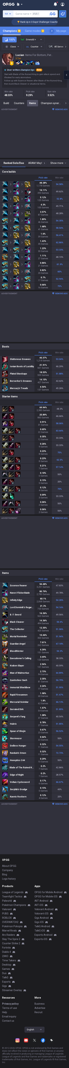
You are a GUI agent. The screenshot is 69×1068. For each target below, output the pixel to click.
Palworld (7, 900)
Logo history (9, 878)
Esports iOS (40, 939)
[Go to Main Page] (9, 4)
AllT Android (41, 900)
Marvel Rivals (9, 930)
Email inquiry (9, 1016)
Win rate (59, 177)
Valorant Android (43, 909)
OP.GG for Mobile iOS (46, 896)
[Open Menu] (62, 4)
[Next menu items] (51, 30)
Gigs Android (41, 917)
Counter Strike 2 (11, 943)
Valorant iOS (41, 913)
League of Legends (13, 892)
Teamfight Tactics (12, 896)
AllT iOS (38, 905)
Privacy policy (10, 1003)
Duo (4, 973)
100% (12, 39)
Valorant (7, 909)
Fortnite (6, 947)
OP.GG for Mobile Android (48, 892)
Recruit (38, 1012)
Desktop (6, 964)
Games (6, 969)
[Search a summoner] (52, 13)
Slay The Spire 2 (11, 939)
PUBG (5, 913)
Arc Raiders (8, 934)
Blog (4, 874)
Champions (11, 30)
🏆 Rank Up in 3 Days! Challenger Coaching (32, 22)
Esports (6, 981)
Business (39, 1003)
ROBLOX (7, 917)
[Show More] (19, 4)
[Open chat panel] (66, 75)
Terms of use (9, 1008)
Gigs (4, 986)
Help (4, 1012)
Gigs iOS (39, 922)
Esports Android (43, 934)
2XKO (5, 956)
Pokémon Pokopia (12, 926)
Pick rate (43, 177)
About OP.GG (9, 866)
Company (7, 870)
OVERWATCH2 (10, 922)
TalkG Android (42, 926)
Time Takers (9, 960)
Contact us (8, 1020)
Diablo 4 (6, 951)
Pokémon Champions (14, 905)
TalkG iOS (39, 930)
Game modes (34, 30)
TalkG (5, 977)
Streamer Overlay (12, 990)
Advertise (39, 1008)
